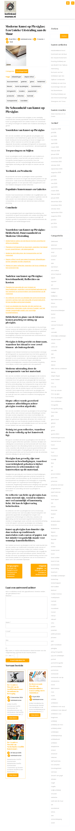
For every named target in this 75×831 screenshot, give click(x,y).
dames (53, 361)
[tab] (68, 3)
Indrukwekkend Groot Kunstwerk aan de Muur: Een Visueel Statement (59, 54)
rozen (53, 696)
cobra (53, 343)
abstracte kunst (56, 249)
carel (52, 329)
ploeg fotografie (56, 652)
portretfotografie (57, 663)
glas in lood (55, 419)
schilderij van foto (57, 725)
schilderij (54, 721)
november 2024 (56, 205)
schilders (54, 743)
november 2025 (56, 162)
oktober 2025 (55, 165)
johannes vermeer (57, 485)
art (52, 285)
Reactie (9, 596)
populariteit (32, 91)
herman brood (56, 441)
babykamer (55, 289)
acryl (52, 252)
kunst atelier (55, 557)
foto (52, 383)
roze (52, 692)
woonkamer (55, 808)
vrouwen (54, 794)
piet (52, 641)
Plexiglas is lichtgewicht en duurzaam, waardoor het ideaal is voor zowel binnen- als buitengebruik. (26, 248)
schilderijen (55, 732)
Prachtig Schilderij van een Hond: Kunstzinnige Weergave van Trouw (59, 97)
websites (54, 797)
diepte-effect (29, 77)
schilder (53, 699)
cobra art (54, 347)
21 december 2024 (16, 697)
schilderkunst (55, 739)
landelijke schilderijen (58, 576)
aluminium (54, 267)
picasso (53, 637)
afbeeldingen (16, 77)
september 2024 (56, 212)
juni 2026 (54, 136)
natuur (53, 616)
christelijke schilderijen (58, 336)
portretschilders (56, 666)
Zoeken (54, 28)
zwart (53, 823)
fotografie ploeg (56, 409)
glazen (53, 423)
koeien (53, 547)
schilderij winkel (56, 728)
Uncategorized (21, 71)
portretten (54, 670)
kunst (53, 554)
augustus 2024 (56, 216)
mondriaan (54, 608)
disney (53, 372)
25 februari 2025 (15, 753)
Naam (8, 622)
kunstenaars (36, 86)
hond (53, 445)
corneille (54, 350)
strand (53, 750)
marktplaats (55, 597)
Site (7, 640)
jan (52, 470)
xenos (53, 812)
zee (52, 815)
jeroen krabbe (55, 474)
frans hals (54, 412)
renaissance (55, 681)
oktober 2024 (55, 209)
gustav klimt (55, 434)
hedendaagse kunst (58, 438)
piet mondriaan (56, 645)
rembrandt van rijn (57, 677)
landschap (54, 579)
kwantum (54, 572)
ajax (52, 263)
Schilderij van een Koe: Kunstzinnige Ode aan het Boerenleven (58, 86)
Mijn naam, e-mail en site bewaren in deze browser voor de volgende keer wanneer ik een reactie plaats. (26, 652)
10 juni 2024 (36, 697)
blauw (53, 303)
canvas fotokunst (57, 325)
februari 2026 (55, 151)
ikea (52, 463)
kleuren (9, 86)
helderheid (41, 82)
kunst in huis (55, 561)
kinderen (54, 525)
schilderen (54, 703)
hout (52, 452)
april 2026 (54, 143)
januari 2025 (55, 198)
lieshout (53, 590)
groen (53, 430)
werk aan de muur (57, 801)
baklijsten (54, 296)
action (53, 260)
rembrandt (54, 674)
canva (53, 318)
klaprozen (54, 536)
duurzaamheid (12, 82)
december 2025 (56, 158)
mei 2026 (54, 140)
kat (52, 503)
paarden (54, 630)
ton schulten (55, 765)
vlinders (53, 779)
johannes (54, 481)
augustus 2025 (56, 172)
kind (52, 518)
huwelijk (53, 459)
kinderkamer (55, 528)
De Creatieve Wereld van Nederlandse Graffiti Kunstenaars (15, 745)
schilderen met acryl (58, 706)
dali (52, 354)
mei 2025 (54, 183)
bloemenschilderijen (58, 310)
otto (52, 623)
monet (53, 612)
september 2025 (56, 169)
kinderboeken (55, 521)
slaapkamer (55, 746)
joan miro (54, 478)
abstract (54, 245)
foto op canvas (56, 390)
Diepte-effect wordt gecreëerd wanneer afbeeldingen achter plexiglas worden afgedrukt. (25, 260)
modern (22, 91)
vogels (53, 786)
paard (53, 627)
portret (53, 659)
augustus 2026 (56, 129)
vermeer (54, 772)
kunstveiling (55, 568)
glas (52, 416)
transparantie (12, 101)
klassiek (53, 539)
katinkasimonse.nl (10, 15)
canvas (53, 321)
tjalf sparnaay (55, 761)
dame (53, 358)
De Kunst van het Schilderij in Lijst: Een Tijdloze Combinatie (58, 75)
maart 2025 (55, 191)
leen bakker (55, 587)
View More (13, 718)
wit (52, 805)
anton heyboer (56, 274)
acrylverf (54, 256)
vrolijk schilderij (56, 790)
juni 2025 (54, 180)
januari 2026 (55, 154)
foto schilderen (56, 401)
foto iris (53, 387)
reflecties (20, 96)
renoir (53, 685)
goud (53, 427)
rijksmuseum (55, 688)
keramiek (54, 510)
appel (53, 278)
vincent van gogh (57, 775)
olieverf (53, 619)
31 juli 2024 (12, 39)
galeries (24, 82)
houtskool (54, 456)
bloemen (54, 307)
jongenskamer (56, 488)
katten (53, 507)
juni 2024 (54, 223)
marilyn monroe (56, 594)
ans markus (55, 270)
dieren (53, 365)
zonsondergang (56, 819)
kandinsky (54, 496)
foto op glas (55, 394)
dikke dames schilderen (59, 369)
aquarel (53, 281)
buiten (53, 314)
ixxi (52, 467)
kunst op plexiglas (21, 86)
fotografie (54, 405)
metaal (53, 601)
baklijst (53, 292)
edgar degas (55, 376)
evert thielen (55, 379)
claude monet (56, 339)
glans (32, 82)
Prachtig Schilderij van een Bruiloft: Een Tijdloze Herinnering (59, 65)
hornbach (54, 448)
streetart (54, 754)
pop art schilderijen (57, 656)
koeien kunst (55, 550)
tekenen (54, 757)
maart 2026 (55, 147)
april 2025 (54, 187)
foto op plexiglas (56, 398)
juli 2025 (53, 176)
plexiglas (54, 648)
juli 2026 (53, 132)
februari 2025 (55, 194)
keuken (53, 514)
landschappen (56, 583)
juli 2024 (53, 220)
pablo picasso (56, 634)
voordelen (24, 101)
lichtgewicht (11, 91)
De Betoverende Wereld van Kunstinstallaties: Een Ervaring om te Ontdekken (37, 688)
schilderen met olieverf (59, 710)
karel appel (55, 499)
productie (10, 96)
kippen (53, 532)
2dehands (54, 241)
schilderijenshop (56, 736)
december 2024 (56, 201)
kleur (52, 543)
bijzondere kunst (56, 299)
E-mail (8, 631)
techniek (30, 96)
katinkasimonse (26, 39)
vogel (53, 783)
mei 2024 (54, 227)
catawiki (54, 332)
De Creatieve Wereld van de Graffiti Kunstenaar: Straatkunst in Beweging (15, 689)
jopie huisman (55, 492)
